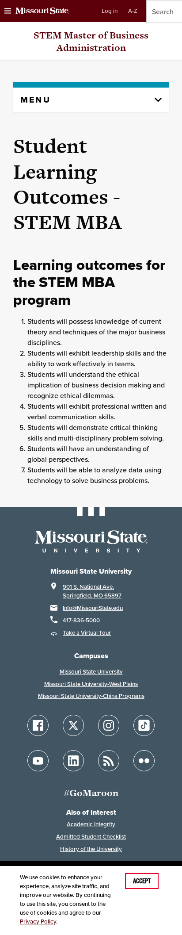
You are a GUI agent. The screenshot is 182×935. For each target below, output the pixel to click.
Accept (142, 881)
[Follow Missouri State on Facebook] (38, 725)
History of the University (91, 849)
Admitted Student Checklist (91, 836)
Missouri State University (91, 671)
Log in (110, 11)
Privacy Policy (38, 921)
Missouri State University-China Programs (91, 696)
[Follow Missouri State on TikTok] (144, 725)
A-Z (132, 11)
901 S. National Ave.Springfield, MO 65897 (92, 591)
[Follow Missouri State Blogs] (108, 760)
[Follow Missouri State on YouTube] (38, 760)
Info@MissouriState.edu (93, 608)
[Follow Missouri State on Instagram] (108, 725)
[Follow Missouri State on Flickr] (144, 760)
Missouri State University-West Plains (91, 684)
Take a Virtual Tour (87, 632)
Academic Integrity (91, 824)
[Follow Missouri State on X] (73, 725)
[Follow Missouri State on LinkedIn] (73, 760)
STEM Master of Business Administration (91, 41)
